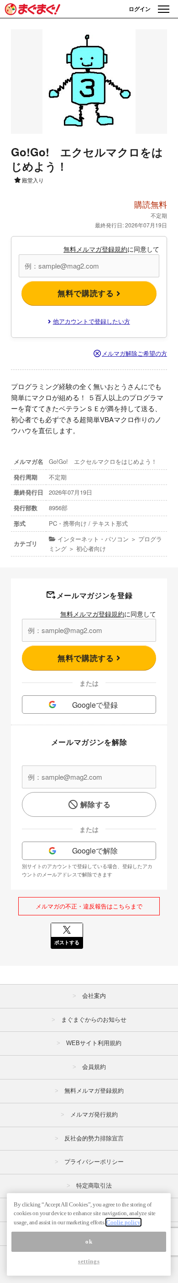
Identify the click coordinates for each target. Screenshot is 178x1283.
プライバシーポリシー (94, 1161)
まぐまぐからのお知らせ (93, 1019)
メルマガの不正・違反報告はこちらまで (89, 906)
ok (88, 1241)
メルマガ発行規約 (94, 1114)
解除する (95, 804)
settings (88, 1261)
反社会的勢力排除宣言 (94, 1138)
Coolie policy (123, 1222)
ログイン (140, 9)
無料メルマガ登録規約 (95, 248)
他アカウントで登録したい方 (91, 321)
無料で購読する (87, 292)
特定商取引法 (94, 1185)
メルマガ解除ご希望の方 (134, 353)
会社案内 (94, 995)
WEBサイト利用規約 (93, 1043)
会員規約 (94, 1066)
